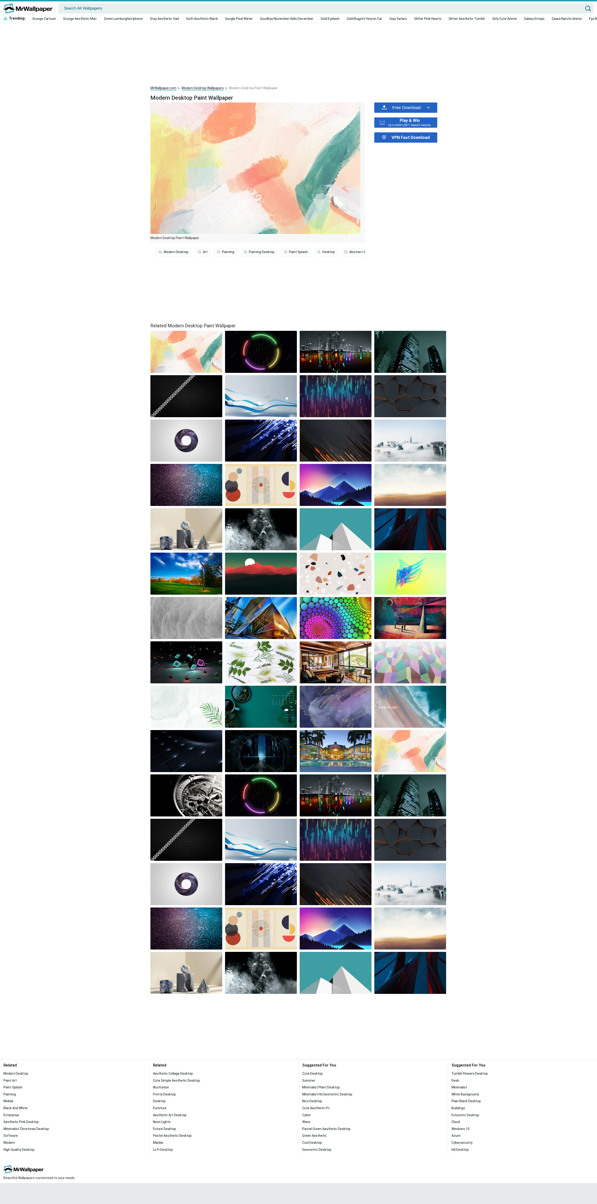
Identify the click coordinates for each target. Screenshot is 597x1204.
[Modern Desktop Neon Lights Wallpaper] (261, 352)
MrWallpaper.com (163, 88)
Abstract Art (358, 252)
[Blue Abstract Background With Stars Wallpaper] (261, 441)
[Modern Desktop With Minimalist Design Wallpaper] (335, 707)
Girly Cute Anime (504, 19)
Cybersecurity (461, 1142)
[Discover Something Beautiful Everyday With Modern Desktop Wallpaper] (186, 441)
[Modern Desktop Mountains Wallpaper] (335, 485)
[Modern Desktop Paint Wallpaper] (410, 751)
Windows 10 (460, 1129)
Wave (306, 1122)
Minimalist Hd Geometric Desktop (327, 1094)
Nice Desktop (312, 1101)
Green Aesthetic (314, 1135)
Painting (228, 252)
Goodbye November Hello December (286, 19)
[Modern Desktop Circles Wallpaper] (261, 485)
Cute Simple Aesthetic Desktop (176, 1080)
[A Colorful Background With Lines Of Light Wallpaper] (335, 396)
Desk (455, 1080)
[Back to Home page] (29, 8)
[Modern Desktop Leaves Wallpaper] (261, 662)
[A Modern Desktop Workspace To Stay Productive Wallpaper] (335, 441)
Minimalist (459, 1087)
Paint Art (10, 1080)
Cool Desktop (312, 1142)
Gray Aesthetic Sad (164, 19)
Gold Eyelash (330, 19)
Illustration (161, 1087)
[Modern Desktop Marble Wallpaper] (186, 529)
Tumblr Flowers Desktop (469, 1073)
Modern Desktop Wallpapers (203, 88)
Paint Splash (298, 252)
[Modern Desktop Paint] (186, 352)
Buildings (458, 1108)
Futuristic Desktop (465, 1115)
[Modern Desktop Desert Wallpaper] (410, 485)
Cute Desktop (312, 1073)
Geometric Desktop (316, 1149)
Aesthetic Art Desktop (170, 1115)
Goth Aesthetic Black (202, 19)
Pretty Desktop (164, 1094)
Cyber (306, 1115)
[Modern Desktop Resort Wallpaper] (335, 751)
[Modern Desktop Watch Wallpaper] (186, 795)
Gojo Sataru (398, 19)
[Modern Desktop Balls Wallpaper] (335, 618)
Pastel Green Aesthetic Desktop (326, 1129)
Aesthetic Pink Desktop (21, 1122)
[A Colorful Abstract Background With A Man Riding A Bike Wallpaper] (410, 662)
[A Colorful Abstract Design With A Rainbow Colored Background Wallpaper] (410, 574)
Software (10, 1135)
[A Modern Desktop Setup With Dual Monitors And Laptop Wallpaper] (186, 751)
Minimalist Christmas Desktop (26, 1129)
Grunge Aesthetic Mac (80, 19)
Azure (455, 1135)
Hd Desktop (460, 1149)
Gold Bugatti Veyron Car (364, 19)
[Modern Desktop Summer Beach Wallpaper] (410, 707)
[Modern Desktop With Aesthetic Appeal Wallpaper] (335, 352)
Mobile (8, 1101)
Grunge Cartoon (44, 19)
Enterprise (11, 1115)
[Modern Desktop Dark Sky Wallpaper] (410, 352)
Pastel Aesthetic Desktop (172, 1135)
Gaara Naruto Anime (567, 19)
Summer (308, 1080)
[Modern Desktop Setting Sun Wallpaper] (261, 574)
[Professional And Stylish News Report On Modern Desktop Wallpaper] (261, 396)
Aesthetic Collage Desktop (173, 1073)
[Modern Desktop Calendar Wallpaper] (261, 707)
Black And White (15, 1108)
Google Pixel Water (239, 19)
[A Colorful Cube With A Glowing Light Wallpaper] (186, 662)
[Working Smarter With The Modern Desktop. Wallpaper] (186, 396)
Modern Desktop (176, 252)
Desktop (328, 252)
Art (205, 252)
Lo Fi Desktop (163, 1149)
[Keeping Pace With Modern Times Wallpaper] (186, 574)
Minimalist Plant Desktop (321, 1087)
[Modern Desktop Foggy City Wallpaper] (410, 441)
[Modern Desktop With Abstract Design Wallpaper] (410, 529)
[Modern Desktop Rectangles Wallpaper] (335, 529)
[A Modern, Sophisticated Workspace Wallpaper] (186, 707)
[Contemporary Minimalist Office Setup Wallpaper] (410, 618)
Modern (9, 1142)
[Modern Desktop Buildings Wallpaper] (261, 618)
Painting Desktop (261, 252)
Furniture (160, 1108)
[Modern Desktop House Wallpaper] (335, 662)
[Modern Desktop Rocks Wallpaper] (335, 574)
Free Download (406, 107)
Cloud (455, 1122)
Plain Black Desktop (466, 1101)
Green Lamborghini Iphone (123, 19)
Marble (158, 1142)
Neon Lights (162, 1122)
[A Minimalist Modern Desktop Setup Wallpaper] (410, 396)
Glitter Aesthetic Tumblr (467, 19)
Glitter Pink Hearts (427, 19)
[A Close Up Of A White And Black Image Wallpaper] (186, 618)
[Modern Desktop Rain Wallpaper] (186, 485)
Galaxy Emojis (534, 19)
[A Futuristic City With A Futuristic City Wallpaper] (261, 751)
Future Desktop (164, 1129)
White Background (465, 1094)
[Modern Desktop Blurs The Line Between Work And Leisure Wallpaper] (261, 529)
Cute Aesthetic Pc (316, 1108)
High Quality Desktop (19, 1149)
